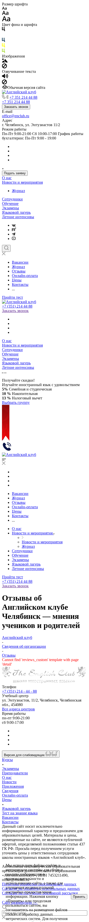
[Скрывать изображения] (4, 67)
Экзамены (10, 208)
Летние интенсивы (18, 217)
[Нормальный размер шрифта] (5, 14)
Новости (9, 782)
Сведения (10, 791)
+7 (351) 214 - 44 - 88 (19, 691)
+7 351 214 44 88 (23, 97)
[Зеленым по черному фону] (3, 52)
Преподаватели (15, 773)
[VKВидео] (14, 238)
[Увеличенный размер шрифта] (6, 20)
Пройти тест (12, 297)
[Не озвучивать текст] (4, 83)
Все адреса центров (18, 709)
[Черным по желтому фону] (3, 46)
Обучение (10, 203)
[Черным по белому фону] (3, 30)
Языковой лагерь (16, 212)
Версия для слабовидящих (25, 755)
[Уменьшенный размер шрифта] (4, 8)
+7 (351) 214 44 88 (17, 306)
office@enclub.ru (15, 116)
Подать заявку (15, 173)
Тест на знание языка (20, 813)
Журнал (18, 191)
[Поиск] (6, 248)
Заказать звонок (16, 107)
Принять (79, 897)
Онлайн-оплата (15, 795)
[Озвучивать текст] (5, 77)
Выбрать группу (16, 402)
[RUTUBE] (14, 230)
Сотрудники (12, 199)
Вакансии (10, 817)
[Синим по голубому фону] (3, 41)
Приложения (13, 786)
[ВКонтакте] (14, 225)
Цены (7, 800)
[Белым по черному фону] (3, 35)
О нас (7, 178)
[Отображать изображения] (5, 61)
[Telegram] (13, 234)
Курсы (7, 760)
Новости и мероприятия (22, 182)
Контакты (10, 822)
